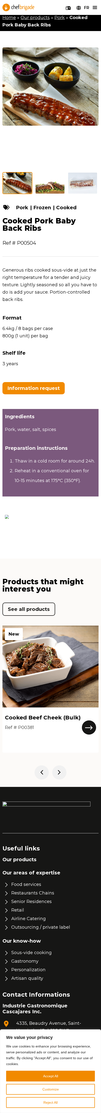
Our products (35, 17)
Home (9, 17)
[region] (50, 1071)
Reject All (50, 1102)
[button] (95, 7)
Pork (59, 17)
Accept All (50, 1076)
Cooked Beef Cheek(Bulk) (43, 717)
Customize (50, 1089)
